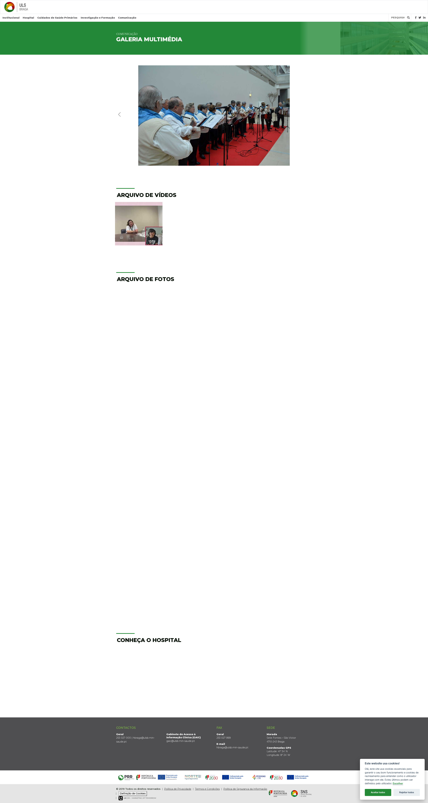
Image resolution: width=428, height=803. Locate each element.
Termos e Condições (207, 788)
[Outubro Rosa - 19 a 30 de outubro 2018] (239, 400)
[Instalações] (139, 669)
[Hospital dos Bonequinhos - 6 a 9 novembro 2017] (289, 446)
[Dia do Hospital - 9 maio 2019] (289, 308)
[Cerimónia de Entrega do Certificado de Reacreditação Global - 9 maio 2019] (139, 354)
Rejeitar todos (406, 792)
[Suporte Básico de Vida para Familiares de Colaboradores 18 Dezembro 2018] (239, 354)
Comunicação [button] (127, 17)
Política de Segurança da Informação (245, 788)
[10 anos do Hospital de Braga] (239, 308)
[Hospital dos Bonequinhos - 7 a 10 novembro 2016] (189, 538)
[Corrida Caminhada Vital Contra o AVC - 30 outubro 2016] (239, 538)
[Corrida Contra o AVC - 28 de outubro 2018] (139, 400)
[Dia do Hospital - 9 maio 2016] (239, 584)
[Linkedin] (424, 17)
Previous (120, 114)
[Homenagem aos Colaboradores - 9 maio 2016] (289, 584)
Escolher (398, 783)
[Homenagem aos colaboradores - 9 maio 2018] (189, 446)
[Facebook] (415, 17)
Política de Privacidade (177, 788)
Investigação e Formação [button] (98, 17)
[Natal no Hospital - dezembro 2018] (189, 354)
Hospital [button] (28, 17)
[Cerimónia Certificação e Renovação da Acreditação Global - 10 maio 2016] (189, 584)
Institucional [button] (11, 17)
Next (308, 114)
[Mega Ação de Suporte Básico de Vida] (189, 308)
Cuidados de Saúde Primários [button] (57, 17)
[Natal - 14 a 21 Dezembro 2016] (139, 538)
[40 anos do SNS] (139, 308)
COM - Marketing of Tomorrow (140, 798)
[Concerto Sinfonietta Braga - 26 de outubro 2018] (189, 400)
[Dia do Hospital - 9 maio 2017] (239, 492)
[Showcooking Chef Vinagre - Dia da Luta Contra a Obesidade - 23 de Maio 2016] (289, 538)
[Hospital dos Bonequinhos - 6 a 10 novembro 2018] (289, 354)
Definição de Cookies (133, 793)
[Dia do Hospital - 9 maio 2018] (139, 446)
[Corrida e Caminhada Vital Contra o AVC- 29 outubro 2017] (139, 492)
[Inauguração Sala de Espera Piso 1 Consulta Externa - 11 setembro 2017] (189, 492)
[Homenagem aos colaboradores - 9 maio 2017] (289, 492)
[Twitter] (419, 17)
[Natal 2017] (239, 446)
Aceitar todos (378, 792)
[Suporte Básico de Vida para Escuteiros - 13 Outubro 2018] (289, 400)
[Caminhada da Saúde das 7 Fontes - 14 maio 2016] (139, 584)
